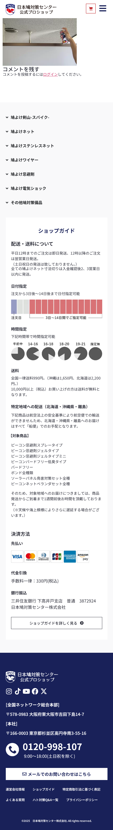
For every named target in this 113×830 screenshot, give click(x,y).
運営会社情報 (15, 789)
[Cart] (91, 8)
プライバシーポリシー (82, 799)
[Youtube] (26, 691)
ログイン (50, 74)
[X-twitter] (43, 691)
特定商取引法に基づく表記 (81, 789)
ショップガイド (44, 789)
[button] (102, 8)
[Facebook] (35, 691)
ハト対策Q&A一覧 (45, 799)
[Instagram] (9, 691)
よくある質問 (15, 799)
